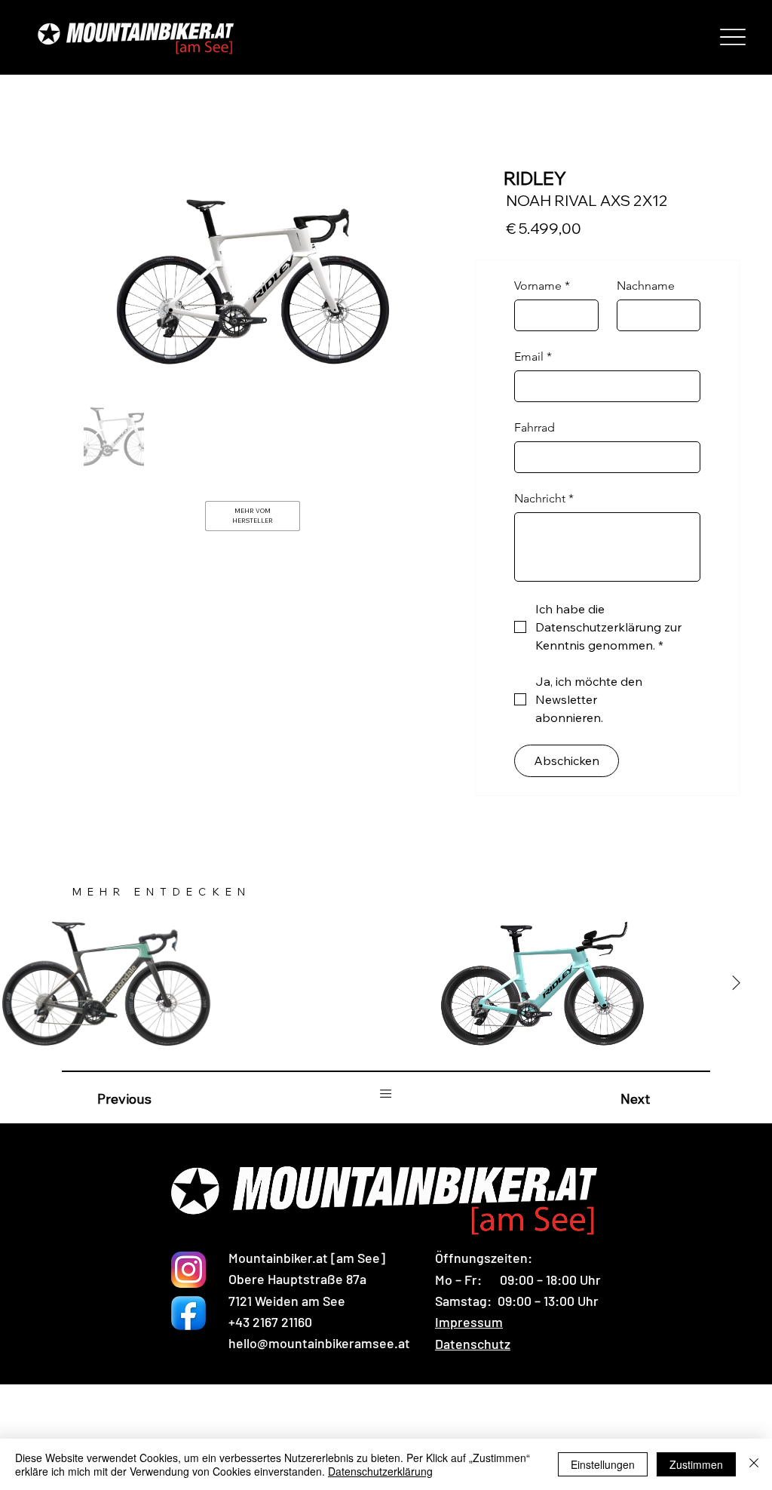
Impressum (469, 1321)
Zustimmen (696, 1464)
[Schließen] (754, 1464)
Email (533, 356)
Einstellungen (603, 1464)
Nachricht (544, 498)
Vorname (542, 285)
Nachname (646, 285)
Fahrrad (534, 427)
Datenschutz (472, 1343)
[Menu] (732, 37)
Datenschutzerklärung (380, 1471)
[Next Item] (736, 984)
